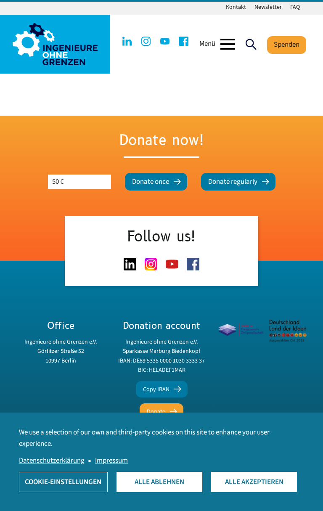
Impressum (111, 460)
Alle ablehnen (159, 482)
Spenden (286, 45)
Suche (251, 44)
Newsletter (268, 7)
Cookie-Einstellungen (63, 482)
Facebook (183, 41)
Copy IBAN (156, 389)
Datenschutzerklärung (52, 460)
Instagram (146, 41)
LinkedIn (127, 41)
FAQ (295, 7)
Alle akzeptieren (254, 482)
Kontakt (236, 7)
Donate (156, 412)
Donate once (150, 182)
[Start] (55, 44)
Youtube (165, 41)
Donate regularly (232, 182)
